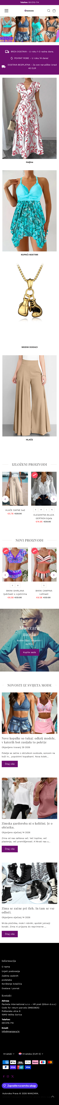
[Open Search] (48, 10)
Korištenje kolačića (12, 984)
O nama (6, 966)
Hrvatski (7, 1054)
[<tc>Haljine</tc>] (29, 118)
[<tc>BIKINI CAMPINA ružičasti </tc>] (43, 564)
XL (52, 509)
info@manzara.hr (11, 1031)
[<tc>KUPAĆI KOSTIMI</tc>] (29, 210)
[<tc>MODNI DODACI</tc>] (29, 303)
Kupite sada (29, 652)
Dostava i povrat (10, 988)
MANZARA (33, 1093)
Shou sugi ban (48, 1097)
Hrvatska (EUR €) (31, 1054)
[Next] (53, 499)
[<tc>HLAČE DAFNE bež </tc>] (15, 489)
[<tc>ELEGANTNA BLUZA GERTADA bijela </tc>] (43, 489)
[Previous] (5, 499)
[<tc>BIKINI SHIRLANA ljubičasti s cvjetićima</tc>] (15, 564)
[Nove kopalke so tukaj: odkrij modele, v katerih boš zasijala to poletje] (29, 713)
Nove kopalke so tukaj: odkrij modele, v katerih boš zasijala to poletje (29, 740)
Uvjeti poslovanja (11, 971)
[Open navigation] (9, 11)
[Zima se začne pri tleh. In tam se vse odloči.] (29, 883)
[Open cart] (54, 10)
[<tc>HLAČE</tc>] (29, 395)
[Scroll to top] (53, 1099)
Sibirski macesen (11, 1097)
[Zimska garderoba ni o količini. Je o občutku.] (29, 798)
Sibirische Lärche (30, 1097)
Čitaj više (10, 764)
